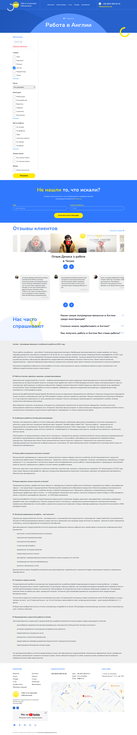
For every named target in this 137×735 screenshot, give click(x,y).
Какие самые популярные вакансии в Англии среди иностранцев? (88, 317)
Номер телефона (77, 205)
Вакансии (50, 5)
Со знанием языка (23, 161)
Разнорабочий (21, 100)
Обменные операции (20, 687)
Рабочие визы (61, 5)
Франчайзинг (36, 684)
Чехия (18, 75)
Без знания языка (22, 158)
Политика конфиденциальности (47, 732)
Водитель (19, 104)
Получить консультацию (68, 215)
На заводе (20, 142)
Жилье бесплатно (22, 170)
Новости (35, 676)
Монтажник (20, 115)
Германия (19, 60)
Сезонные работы (22, 138)
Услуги (15, 676)
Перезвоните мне (105, 6)
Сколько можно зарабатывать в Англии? (85, 326)
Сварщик (19, 108)
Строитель (20, 111)
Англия (19, 68)
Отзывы (76, 5)
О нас (70, 5)
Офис (18, 134)
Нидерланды (21, 72)
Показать (24, 175)
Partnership (85, 5)
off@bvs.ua (80, 678)
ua (17, 708)
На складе (20, 127)
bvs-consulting (82, 676)
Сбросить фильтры (20, 46)
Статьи (34, 679)
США (18, 57)
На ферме (20, 146)
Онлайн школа (18, 684)
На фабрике (20, 131)
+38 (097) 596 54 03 (111, 4)
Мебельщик (20, 97)
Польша (19, 64)
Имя (14, 205)
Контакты (35, 674)
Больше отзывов (116, 231)
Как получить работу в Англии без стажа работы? (90, 333)
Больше (16, 78)
